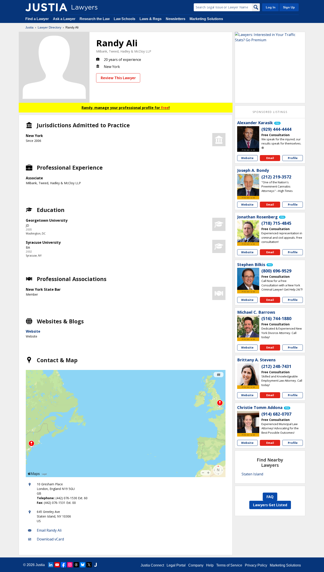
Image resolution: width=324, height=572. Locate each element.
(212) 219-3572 (276, 177)
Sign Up (289, 7)
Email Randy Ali (49, 530)
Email (270, 158)
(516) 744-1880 (276, 318)
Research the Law (95, 19)
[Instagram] (70, 564)
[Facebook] (63, 564)
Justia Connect (152, 565)
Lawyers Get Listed (270, 505)
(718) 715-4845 (276, 223)
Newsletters (175, 19)
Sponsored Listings (270, 112)
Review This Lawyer (118, 77)
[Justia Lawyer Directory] (46, 7)
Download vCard (50, 539)
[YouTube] (57, 564)
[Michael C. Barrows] (248, 326)
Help (210, 565)
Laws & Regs (151, 19)
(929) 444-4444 (276, 129)
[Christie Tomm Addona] (248, 422)
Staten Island (252, 474)
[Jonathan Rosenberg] (248, 231)
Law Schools (124, 19)
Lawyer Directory (49, 27)
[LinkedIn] (50, 564)
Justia (29, 27)
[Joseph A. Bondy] (248, 185)
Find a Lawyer (37, 19)
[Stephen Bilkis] (248, 279)
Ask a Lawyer (64, 19)
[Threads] (76, 564)
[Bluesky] (82, 564)
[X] (89, 564)
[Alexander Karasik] (248, 137)
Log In (271, 7)
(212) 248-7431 (276, 366)
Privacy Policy (256, 565)
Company (195, 565)
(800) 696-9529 (276, 271)
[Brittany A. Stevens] (248, 374)
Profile (293, 158)
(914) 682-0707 (276, 414)
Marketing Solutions (206, 19)
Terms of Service (229, 565)
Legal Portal (176, 565)
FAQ (270, 496)
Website (33, 331)
